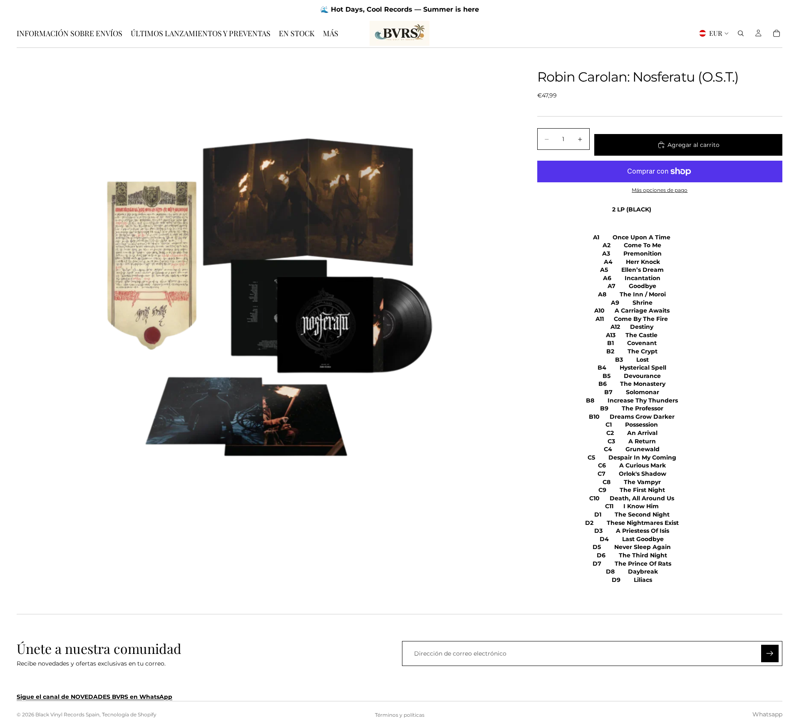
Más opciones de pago (659, 190)
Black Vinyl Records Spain (67, 714)
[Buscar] (741, 33)
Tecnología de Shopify (129, 714)
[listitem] (330, 33)
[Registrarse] (770, 653)
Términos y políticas (399, 715)
